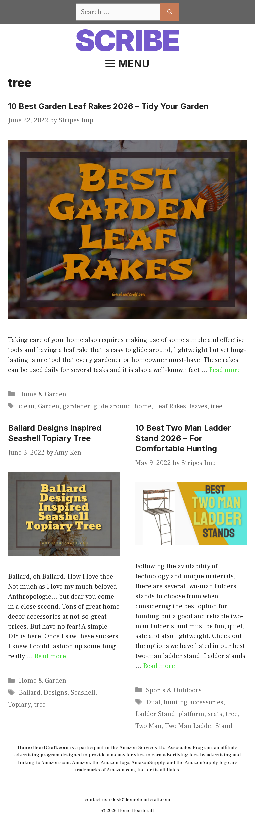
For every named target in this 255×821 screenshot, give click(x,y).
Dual (153, 702)
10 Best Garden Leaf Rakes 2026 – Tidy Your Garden (108, 106)
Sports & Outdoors (174, 690)
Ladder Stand (155, 714)
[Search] (169, 12)
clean (27, 406)
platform (191, 714)
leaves (198, 406)
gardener (76, 406)
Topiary (19, 704)
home (142, 406)
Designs (55, 692)
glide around (112, 406)
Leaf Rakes (170, 406)
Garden (48, 406)
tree (216, 406)
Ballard (29, 692)
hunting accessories (193, 702)
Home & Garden (42, 394)
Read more (225, 370)
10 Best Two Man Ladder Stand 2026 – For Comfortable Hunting (183, 438)
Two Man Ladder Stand (198, 726)
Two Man (148, 726)
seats (215, 714)
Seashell (83, 692)
